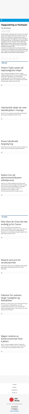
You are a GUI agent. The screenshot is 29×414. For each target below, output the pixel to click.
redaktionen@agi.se (14, 411)
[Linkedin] (16, 378)
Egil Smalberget (7, 28)
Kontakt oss (14, 392)
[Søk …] (26, 20)
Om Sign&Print (14, 390)
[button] (24, 20)
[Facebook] (13, 378)
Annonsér (14, 387)
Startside (14, 384)
